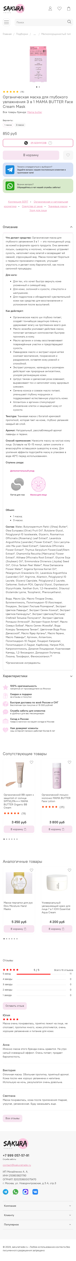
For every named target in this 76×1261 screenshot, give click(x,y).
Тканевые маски (57, 206)
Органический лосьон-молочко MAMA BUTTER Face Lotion (56, 798)
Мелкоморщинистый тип (56, 34)
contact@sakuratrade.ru (17, 1165)
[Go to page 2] (6, 839)
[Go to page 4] (11, 839)
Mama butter (34, 112)
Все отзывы (13, 1118)
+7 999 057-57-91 (16, 1155)
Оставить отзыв (15, 1005)
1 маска (8, 124)
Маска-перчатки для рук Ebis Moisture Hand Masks (18, 906)
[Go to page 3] (9, 839)
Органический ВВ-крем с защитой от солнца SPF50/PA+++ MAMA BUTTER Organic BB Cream (19, 801)
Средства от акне (32, 206)
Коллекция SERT (18, 201)
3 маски (20, 124)
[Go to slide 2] (39, 87)
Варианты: (8, 120)
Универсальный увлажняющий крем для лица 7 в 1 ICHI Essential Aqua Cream (56, 907)
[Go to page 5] (14, 839)
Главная (7, 34)
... (35, 33)
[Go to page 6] (17, 839)
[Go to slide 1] (36, 87)
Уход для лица (38, 210)
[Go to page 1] (4, 839)
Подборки (22, 34)
